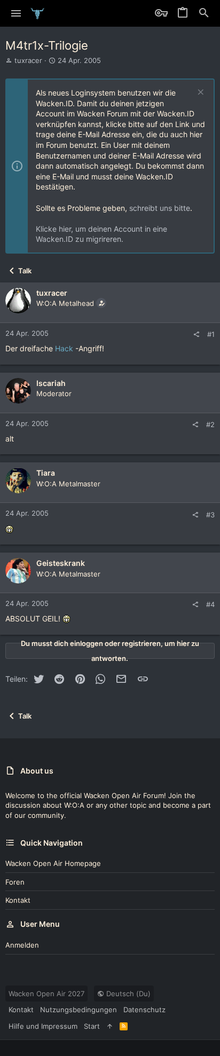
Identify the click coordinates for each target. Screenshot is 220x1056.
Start (92, 1026)
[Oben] (109, 1026)
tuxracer (28, 60)
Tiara (45, 472)
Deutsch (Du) (127, 993)
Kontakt (17, 900)
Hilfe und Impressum (43, 1026)
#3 (210, 514)
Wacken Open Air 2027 (46, 993)
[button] (16, 13)
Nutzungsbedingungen (78, 1009)
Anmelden (22, 945)
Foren (15, 882)
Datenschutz (144, 1009)
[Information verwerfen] (199, 93)
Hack (64, 348)
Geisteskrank (60, 563)
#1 (211, 334)
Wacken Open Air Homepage (53, 863)
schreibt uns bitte (159, 207)
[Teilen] (196, 334)
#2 (210, 424)
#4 (210, 604)
